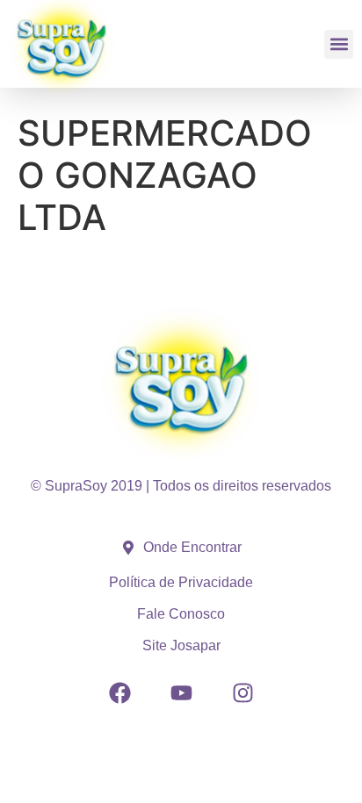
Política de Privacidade (181, 582)
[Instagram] (242, 692)
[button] (338, 44)
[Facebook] (119, 692)
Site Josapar (181, 645)
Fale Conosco (181, 613)
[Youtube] (181, 692)
